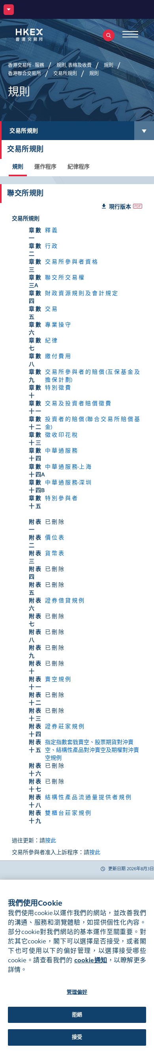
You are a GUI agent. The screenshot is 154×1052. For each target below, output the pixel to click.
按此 (50, 840)
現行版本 (120, 206)
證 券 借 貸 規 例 (64, 600)
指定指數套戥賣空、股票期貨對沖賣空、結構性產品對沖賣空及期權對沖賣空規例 (92, 750)
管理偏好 (77, 992)
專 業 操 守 (58, 324)
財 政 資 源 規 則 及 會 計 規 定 (81, 293)
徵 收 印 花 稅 (61, 435)
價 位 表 (54, 537)
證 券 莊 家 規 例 (64, 726)
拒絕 (77, 1014)
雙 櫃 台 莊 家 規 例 (68, 813)
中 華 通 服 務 (61, 450)
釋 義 (51, 230)
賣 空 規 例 (58, 679)
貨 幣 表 (54, 553)
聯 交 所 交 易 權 (64, 277)
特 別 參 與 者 (61, 498)
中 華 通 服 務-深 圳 (68, 482)
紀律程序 (79, 166)
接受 (77, 1037)
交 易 (51, 309)
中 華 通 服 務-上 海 (68, 466)
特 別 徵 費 (58, 387)
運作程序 (45, 166)
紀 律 (51, 340)
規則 (17, 166)
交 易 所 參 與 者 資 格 (71, 261)
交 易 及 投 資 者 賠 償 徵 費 (78, 403)
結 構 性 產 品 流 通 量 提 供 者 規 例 (88, 797)
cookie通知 (90, 960)
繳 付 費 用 (58, 356)
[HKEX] (41, 35)
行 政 (51, 246)
